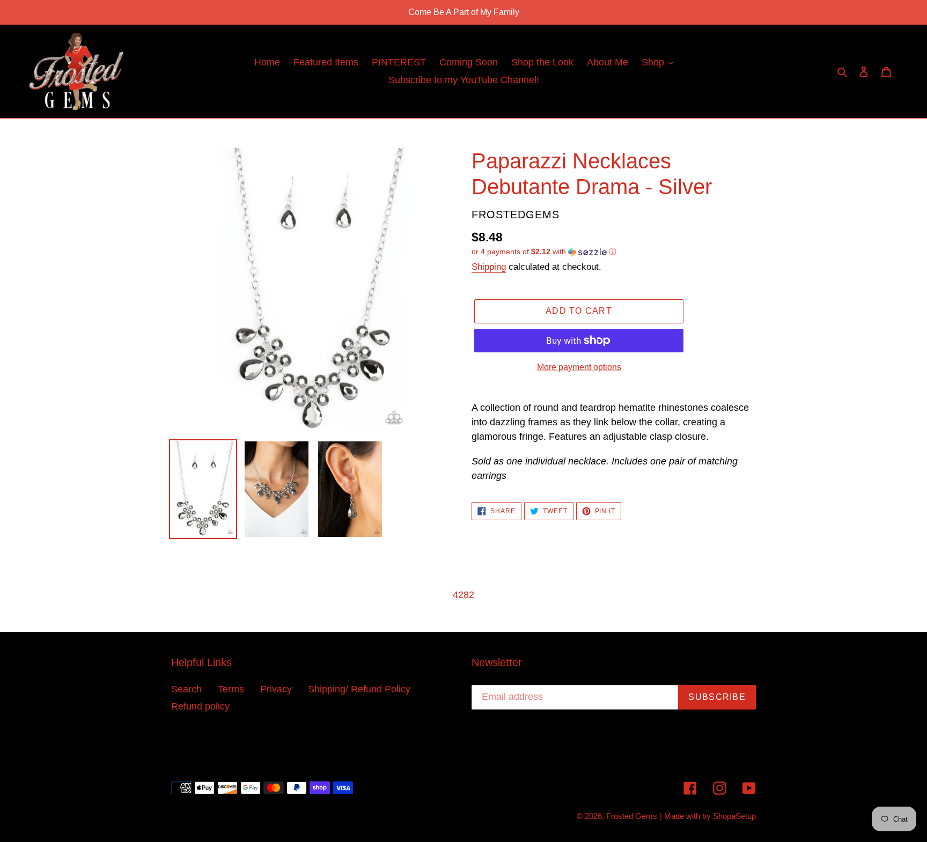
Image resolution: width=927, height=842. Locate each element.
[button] (544, 252)
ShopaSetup (734, 816)
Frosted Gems (631, 816)
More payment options (579, 367)
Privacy (276, 689)
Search (186, 689)
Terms (231, 689)
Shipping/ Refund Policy (359, 689)
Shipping (489, 267)
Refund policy (200, 706)
